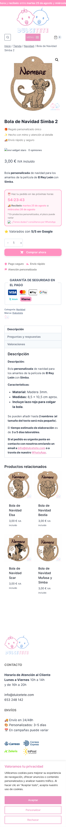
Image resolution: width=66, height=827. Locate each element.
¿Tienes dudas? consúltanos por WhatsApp (34, 222)
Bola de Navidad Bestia (44, 510)
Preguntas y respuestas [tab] (24, 336)
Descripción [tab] (15, 329)
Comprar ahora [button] (16, 596)
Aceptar (33, 800)
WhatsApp (39, 452)
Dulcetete (17, 313)
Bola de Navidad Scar (15, 573)
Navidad (20, 309)
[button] (57, 59)
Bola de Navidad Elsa (15, 510)
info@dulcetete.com (31, 448)
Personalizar (33, 809)
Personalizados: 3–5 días (27, 725)
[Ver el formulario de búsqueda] (7, 37)
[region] (33, 794)
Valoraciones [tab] (16, 344)
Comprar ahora (36, 252)
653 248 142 (13, 700)
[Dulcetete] (6, 317)
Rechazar (33, 819)
